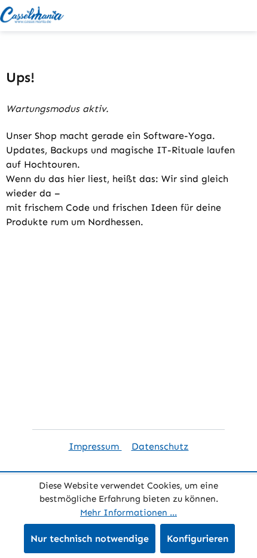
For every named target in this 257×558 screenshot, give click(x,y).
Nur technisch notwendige (89, 538)
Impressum (95, 446)
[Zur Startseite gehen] (33, 15)
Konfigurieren (197, 538)
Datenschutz (160, 446)
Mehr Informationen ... (128, 512)
